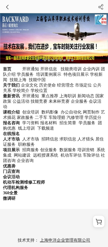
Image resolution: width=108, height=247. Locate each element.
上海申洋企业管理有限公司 (65, 240)
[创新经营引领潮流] (54, 38)
